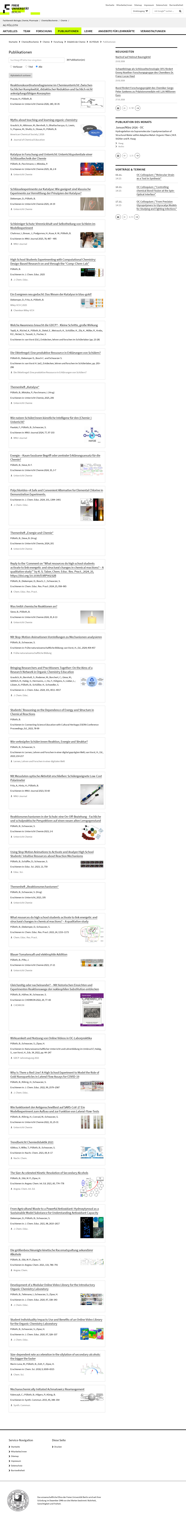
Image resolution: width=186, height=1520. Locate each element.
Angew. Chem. (21, 1270)
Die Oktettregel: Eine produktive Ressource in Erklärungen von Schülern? (55, 353)
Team (26, 31)
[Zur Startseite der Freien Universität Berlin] (24, 9)
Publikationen (68, 31)
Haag (120, 143)
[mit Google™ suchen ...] (180, 11)
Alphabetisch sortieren (20, 75)
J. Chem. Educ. (21, 279)
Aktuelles (10, 31)
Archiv (121, 146)
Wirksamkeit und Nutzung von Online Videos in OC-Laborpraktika (51, 1038)
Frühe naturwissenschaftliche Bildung (33, 653)
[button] (118, 108)
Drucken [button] (58, 1446)
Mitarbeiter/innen (124, 5)
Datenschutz (161, 5)
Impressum (149, 5)
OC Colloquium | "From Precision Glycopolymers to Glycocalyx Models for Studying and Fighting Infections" (157, 205)
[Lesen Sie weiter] (92, 103)
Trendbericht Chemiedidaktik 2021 (31, 1142)
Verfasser (18, 66)
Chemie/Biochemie (50, 20)
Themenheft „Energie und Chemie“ (31, 533)
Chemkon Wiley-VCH (24, 310)
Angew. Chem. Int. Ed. (24, 1188)
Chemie (65, 20)
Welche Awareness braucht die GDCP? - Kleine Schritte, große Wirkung (54, 325)
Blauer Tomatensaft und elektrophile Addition (38, 954)
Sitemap (138, 5)
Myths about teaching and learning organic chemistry (43, 120)
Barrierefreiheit (176, 5)
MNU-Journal (20, 243)
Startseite (109, 5)
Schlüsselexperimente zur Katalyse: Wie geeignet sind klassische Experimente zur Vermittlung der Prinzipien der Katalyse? (50, 191)
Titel (30, 66)
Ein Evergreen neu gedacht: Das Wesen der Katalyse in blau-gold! (51, 294)
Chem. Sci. (19, 1374)
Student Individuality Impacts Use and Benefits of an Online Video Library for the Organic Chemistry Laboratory (56, 1322)
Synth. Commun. (22, 1405)
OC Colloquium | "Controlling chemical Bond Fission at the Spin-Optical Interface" (156, 190)
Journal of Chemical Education (29, 139)
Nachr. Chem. (20, 1158)
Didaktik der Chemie (76, 41)
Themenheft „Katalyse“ (24, 387)
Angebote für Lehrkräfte (116, 31)
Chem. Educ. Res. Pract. (25, 591)
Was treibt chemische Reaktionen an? (33, 606)
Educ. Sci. (18, 872)
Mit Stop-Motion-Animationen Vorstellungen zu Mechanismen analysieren (56, 637)
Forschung (44, 31)
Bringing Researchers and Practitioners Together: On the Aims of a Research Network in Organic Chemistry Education (51, 670)
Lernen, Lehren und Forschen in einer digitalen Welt (39, 761)
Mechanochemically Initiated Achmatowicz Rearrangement (47, 1389)
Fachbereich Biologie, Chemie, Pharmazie (21, 20)
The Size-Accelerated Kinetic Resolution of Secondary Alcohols (49, 1173)
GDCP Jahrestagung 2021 (26, 1057)
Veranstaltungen (153, 31)
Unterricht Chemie (23, 174)
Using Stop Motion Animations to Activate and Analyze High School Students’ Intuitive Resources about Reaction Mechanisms (52, 854)
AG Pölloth (10, 25)
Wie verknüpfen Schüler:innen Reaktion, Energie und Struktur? (49, 742)
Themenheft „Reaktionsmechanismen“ (34, 887)
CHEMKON (19, 1005)
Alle (40, 66)
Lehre (88, 31)
